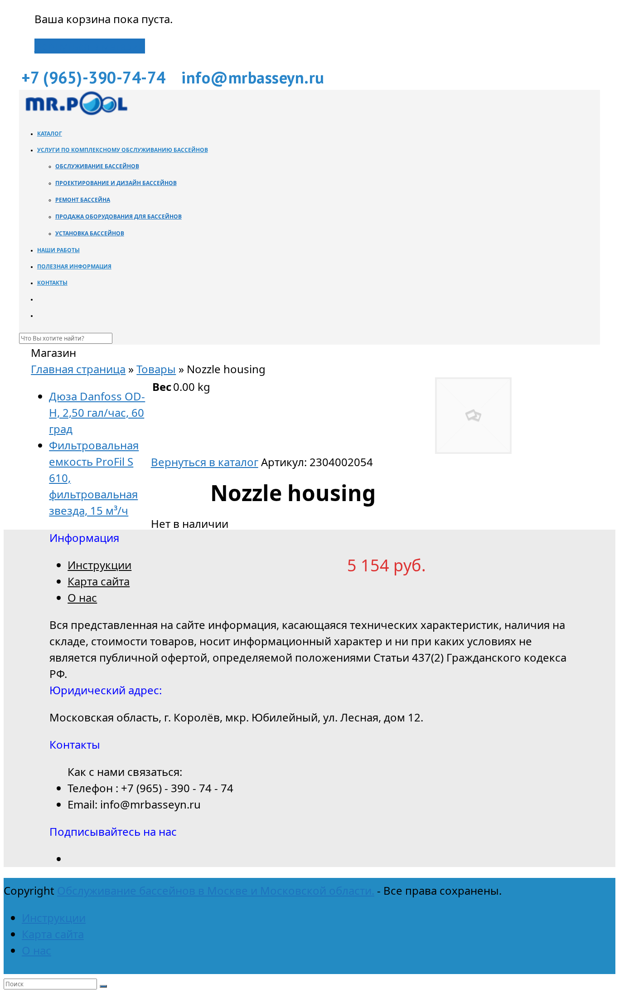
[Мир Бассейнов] (75, 112)
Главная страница (78, 368)
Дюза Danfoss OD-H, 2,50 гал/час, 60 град (97, 412)
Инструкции (99, 564)
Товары (156, 368)
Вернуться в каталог (204, 461)
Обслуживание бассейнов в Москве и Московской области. (215, 890)
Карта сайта (99, 581)
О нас (82, 597)
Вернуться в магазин (89, 46)
